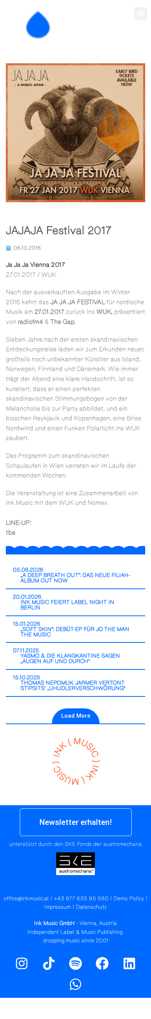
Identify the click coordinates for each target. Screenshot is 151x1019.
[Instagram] (123, 41)
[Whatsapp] (75, 984)
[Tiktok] (48, 963)
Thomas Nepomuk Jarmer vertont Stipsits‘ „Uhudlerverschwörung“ (73, 685)
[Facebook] (102, 963)
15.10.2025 (26, 677)
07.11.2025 (26, 650)
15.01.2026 (26, 624)
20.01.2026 (27, 597)
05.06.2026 (28, 570)
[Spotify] (140, 41)
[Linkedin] (129, 963)
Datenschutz (91, 907)
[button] (140, 13)
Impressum (57, 907)
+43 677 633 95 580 (81, 898)
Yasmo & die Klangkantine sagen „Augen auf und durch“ (70, 658)
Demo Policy (128, 898)
